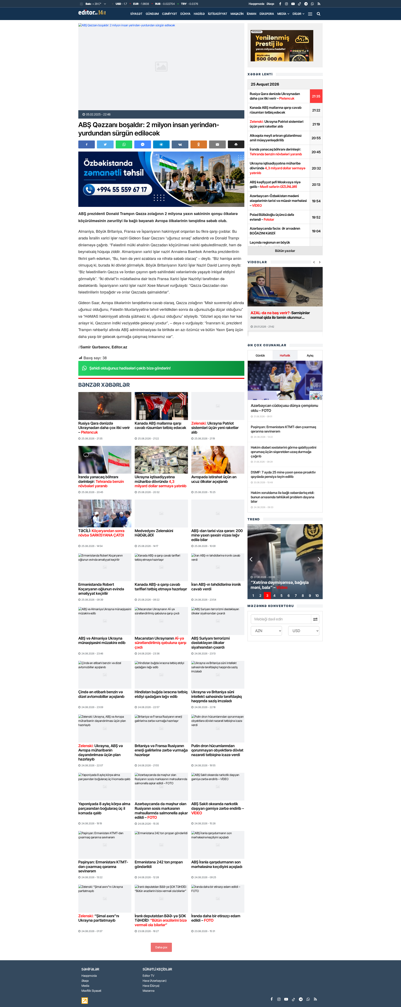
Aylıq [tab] (310, 355)
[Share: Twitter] (105, 144)
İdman (251, 13)
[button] (236, 144)
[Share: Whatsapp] (124, 144)
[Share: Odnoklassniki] (198, 144)
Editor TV (148, 975)
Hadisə (199, 13)
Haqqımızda (256, 3)
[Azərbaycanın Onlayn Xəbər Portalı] (93, 12)
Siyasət (136, 13)
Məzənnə (148, 990)
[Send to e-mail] (217, 144)
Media (281, 13)
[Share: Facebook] (86, 144)
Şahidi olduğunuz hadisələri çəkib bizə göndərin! (130, 368)
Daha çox (161, 947)
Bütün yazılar (285, 251)
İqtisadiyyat (217, 13)
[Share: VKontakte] (180, 144)
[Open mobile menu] (310, 14)
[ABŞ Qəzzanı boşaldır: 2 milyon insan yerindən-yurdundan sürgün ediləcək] (161, 66)
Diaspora (267, 13)
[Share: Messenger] (142, 144)
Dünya (185, 13)
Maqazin (237, 13)
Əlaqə (270, 3)
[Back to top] (389, 995)
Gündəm (152, 13)
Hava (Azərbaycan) (154, 980)
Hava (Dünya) (151, 985)
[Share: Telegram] (161, 144)
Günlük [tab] (260, 355)
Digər (297, 13)
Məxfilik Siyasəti (91, 990)
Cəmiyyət (169, 13)
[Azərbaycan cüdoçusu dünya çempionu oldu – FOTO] (285, 380)
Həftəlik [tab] (285, 355)
